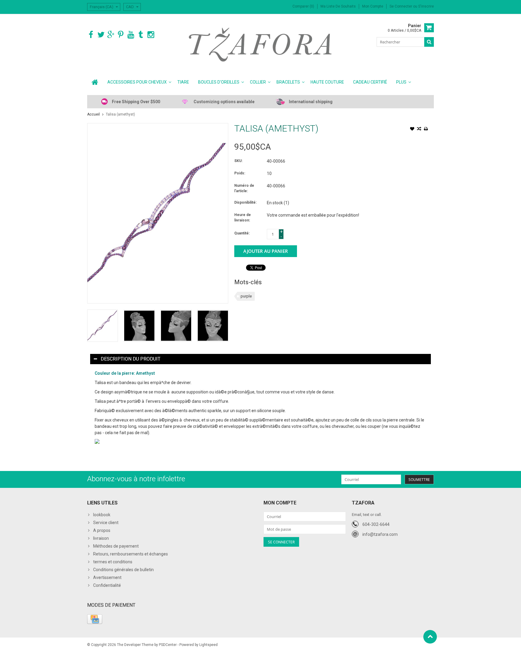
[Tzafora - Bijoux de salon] (260, 44)
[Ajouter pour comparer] (419, 129)
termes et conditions (112, 561)
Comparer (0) (303, 6)
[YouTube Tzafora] (130, 35)
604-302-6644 (376, 524)
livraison (101, 538)
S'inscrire (426, 6)
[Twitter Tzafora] (101, 35)
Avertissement (107, 577)
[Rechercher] (429, 42)
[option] (102, 326)
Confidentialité (107, 585)
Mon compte (372, 6)
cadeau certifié (370, 82)
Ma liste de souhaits (338, 6)
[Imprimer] (426, 129)
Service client (105, 522)
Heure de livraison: (242, 217)
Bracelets (288, 82)
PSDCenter (168, 645)
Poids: (239, 173)
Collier (258, 82)
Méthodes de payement (116, 546)
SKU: (238, 161)
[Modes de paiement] (94, 619)
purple (246, 296)
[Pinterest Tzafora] (121, 35)
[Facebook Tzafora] (91, 35)
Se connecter (401, 6)
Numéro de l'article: (244, 188)
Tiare (183, 82)
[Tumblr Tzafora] (140, 35)
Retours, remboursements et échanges (130, 554)
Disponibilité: (245, 202)
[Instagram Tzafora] (150, 35)
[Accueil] (95, 82)
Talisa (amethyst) (120, 114)
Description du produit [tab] (130, 359)
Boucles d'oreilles (218, 82)
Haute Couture (327, 82)
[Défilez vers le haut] (430, 637)
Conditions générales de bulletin (123, 569)
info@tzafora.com (380, 534)
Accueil (93, 114)
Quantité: (242, 233)
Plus (401, 82)
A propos (101, 530)
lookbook (101, 514)
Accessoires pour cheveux (137, 82)
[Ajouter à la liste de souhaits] (412, 129)
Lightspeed (208, 645)
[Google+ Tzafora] (111, 35)
